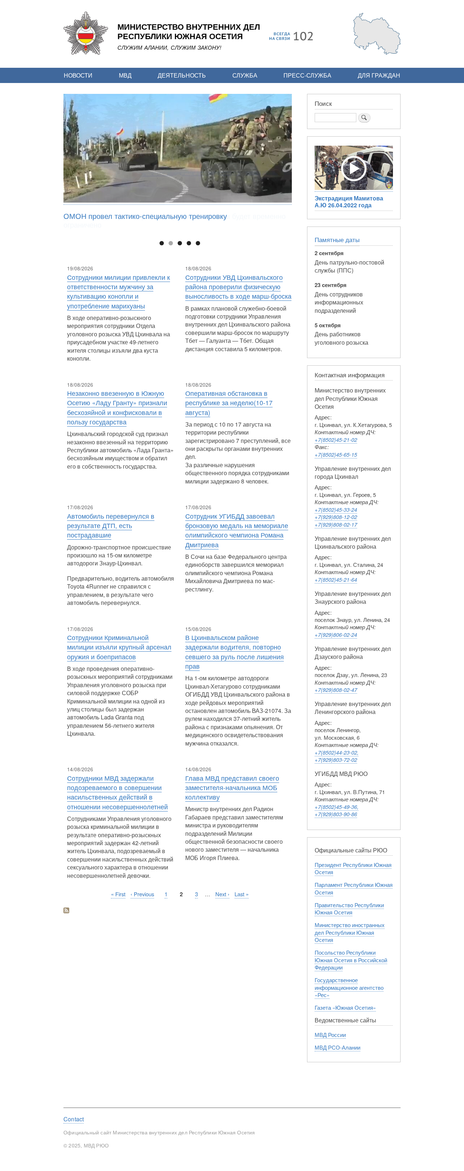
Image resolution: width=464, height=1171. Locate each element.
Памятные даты (337, 239)
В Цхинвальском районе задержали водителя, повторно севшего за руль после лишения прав (234, 651)
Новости (78, 75)
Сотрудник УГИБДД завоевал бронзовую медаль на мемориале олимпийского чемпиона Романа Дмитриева (236, 530)
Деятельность (182, 75)
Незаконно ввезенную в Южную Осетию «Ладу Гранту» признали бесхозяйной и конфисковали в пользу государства (117, 407)
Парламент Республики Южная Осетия (354, 888)
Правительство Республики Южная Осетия (349, 908)
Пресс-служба (307, 75)
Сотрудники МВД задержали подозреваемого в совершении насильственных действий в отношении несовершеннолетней (117, 792)
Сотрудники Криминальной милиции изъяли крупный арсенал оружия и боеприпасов (119, 647)
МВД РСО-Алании (337, 1047)
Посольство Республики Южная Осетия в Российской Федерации (351, 959)
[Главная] (85, 53)
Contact (73, 1119)
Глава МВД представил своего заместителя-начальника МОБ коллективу (232, 787)
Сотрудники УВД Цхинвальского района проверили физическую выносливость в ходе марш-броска (238, 287)
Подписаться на (66, 911)
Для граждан (379, 75)
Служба (244, 75)
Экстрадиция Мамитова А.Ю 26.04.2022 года (349, 201)
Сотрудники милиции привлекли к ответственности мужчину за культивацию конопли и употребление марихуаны (118, 291)
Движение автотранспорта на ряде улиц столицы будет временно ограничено (174, 220)
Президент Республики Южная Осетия (353, 868)
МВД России (330, 1034)
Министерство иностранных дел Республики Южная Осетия (350, 932)
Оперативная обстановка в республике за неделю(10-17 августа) (229, 403)
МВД (125, 75)
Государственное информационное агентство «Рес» (349, 987)
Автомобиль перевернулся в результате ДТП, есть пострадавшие (110, 525)
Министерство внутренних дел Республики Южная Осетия (188, 31)
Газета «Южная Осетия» (345, 1007)
